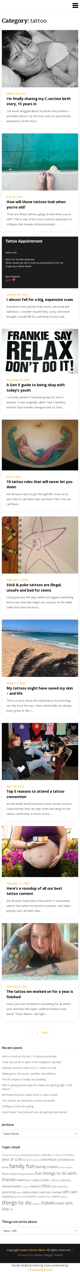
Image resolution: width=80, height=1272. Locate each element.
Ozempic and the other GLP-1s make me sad (29, 1068)
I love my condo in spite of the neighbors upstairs (31, 1062)
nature (35, 1186)
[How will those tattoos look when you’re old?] (40, 161)
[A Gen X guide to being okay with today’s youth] (40, 351)
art (53, 1155)
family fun (22, 1166)
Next (45, 1032)
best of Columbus (65, 1154)
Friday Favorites (25, 1174)
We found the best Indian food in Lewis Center (30, 1095)
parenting (9, 1192)
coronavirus (65, 1159)
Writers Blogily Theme (48, 1255)
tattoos (64, 1196)
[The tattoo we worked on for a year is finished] (40, 951)
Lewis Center (40, 1180)
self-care (69, 1191)
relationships (30, 1192)
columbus (48, 1159)
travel (47, 1203)
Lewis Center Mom (32, 1250)
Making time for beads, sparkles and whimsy (28, 1073)
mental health (11, 1186)
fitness (6, 1174)
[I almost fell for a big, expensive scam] (40, 262)
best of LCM (12, 1159)
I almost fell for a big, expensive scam (40, 299)
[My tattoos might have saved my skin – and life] (40, 648)
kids (28, 1180)
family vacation (65, 1167)
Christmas (35, 1160)
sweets (56, 1196)
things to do (17, 1202)
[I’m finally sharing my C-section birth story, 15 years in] (40, 58)
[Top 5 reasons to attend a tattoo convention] (40, 751)
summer (31, 1196)
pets (19, 1192)
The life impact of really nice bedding (24, 1079)
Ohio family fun (60, 1186)
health (21, 1180)
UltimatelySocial (40, 1270)
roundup (56, 1192)
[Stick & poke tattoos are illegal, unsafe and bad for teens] (40, 544)
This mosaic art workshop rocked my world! (28, 1100)
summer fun (44, 1196)
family (5, 1167)
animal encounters (31, 1155)
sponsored (20, 1196)
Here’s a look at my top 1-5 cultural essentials (29, 1056)
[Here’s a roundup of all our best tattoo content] (40, 851)
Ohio (46, 1186)
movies (25, 1186)
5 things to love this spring (17, 1106)
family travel (46, 1166)
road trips (45, 1192)
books (26, 1159)
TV (11, 1209)
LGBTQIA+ (55, 1180)
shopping (7, 1196)
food (14, 1174)
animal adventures (11, 1155)
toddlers (36, 1203)
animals (46, 1155)
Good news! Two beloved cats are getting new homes (34, 1112)
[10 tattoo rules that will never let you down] (40, 445)
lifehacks (66, 1180)
